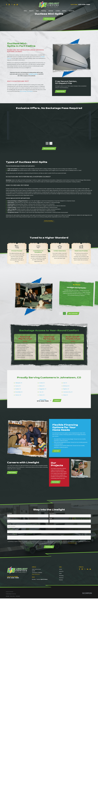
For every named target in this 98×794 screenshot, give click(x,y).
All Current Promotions (49, 148)
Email (20, 132)
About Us (61, 571)
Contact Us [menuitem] (71, 10)
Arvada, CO (42, 382)
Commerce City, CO (67, 392)
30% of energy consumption (26, 91)
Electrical (61, 577)
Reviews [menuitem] (64, 10)
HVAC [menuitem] (37, 10)
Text (16, 132)
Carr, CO (41, 392)
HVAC (60, 573)
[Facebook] (6, 4)
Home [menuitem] (25, 10)
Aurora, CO (17, 386)
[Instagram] (9, 4)
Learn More (56, 451)
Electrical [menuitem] (51, 10)
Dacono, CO (18, 395)
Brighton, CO (66, 389)
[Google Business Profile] (17, 4)
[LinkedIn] (14, 4)
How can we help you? (12, 534)
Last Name (51, 513)
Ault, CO (65, 382)
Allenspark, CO (18, 382)
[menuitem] (7, 596)
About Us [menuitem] (31, 10)
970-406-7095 (84, 4)
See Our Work (55, 482)
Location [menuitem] (58, 10)
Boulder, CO (18, 389)
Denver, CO (41, 395)
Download (25, 132)
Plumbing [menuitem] (43, 10)
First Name (9, 513)
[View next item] (50, 143)
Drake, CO (65, 395)
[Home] (49, 4)
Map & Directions (36, 574)
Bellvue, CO (41, 386)
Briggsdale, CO (42, 389)
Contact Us (57, 400)
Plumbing (61, 575)
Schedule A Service (49, 18)
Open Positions (12, 472)
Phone (8, 518)
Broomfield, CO (18, 392)
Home (60, 569)
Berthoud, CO (66, 386)
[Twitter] (12, 4)
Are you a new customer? (13, 529)
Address (9, 523)
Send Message (49, 547)
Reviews (61, 579)
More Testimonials (73, 313)
